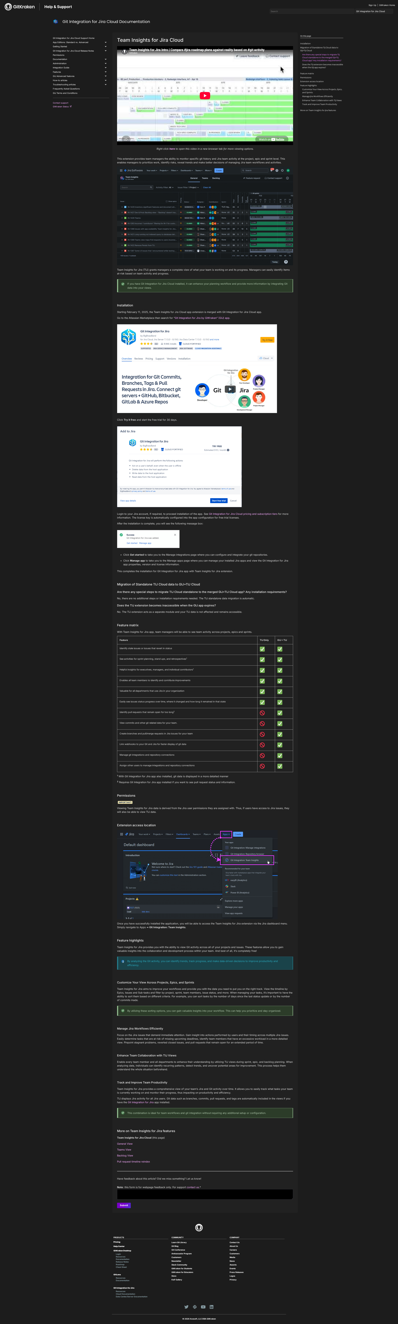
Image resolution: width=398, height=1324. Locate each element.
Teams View (124, 1149)
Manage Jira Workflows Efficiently (317, 96)
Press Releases (237, 1272)
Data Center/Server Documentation (131, 1296)
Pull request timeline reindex (133, 1161)
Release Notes (122, 1262)
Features (57, 72)
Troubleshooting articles (64, 84)
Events (233, 1268)
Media (232, 1257)
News (232, 1261)
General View (125, 1143)
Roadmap (120, 1264)
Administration (60, 63)
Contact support (60, 103)
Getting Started (60, 46)
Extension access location (312, 81)
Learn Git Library (179, 1242)
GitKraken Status (61, 106)
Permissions (58, 55)
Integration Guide (61, 67)
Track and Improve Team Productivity (319, 104)
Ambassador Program (181, 1253)
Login (118, 1254)
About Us (234, 1246)
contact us (193, 1187)
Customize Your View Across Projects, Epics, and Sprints (322, 91)
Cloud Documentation (125, 1294)
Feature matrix (307, 73)
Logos (232, 1276)
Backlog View (125, 1155)
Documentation (60, 59)
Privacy (233, 1280)
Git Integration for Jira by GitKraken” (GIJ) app (202, 317)
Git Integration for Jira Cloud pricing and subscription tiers (243, 513)
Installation (305, 43)
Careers (233, 1250)
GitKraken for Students (181, 1268)
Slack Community (179, 1265)
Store (173, 1276)
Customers (176, 1257)
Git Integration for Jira (141, 1102)
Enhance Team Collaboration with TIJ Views (322, 100)
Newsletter (176, 1261)
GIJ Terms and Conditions (65, 93)
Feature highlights (308, 85)
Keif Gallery (176, 1280)
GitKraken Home (387, 5)
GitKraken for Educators (182, 1272)
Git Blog (174, 1246)
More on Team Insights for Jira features (318, 110)
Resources (120, 1257)
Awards (233, 1265)
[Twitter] (186, 1307)
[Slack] (195, 1307)
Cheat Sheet (121, 1267)
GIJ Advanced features (63, 76)
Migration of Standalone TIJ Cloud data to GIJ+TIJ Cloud (319, 49)
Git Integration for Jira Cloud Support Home (73, 38)
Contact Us (235, 1242)
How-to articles (60, 80)
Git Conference (178, 1250)
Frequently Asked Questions (66, 89)
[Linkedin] (211, 1307)
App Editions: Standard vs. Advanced (70, 42)
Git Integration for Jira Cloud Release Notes (73, 51)
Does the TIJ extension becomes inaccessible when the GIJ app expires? (322, 66)
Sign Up (372, 5)
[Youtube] (203, 1307)
